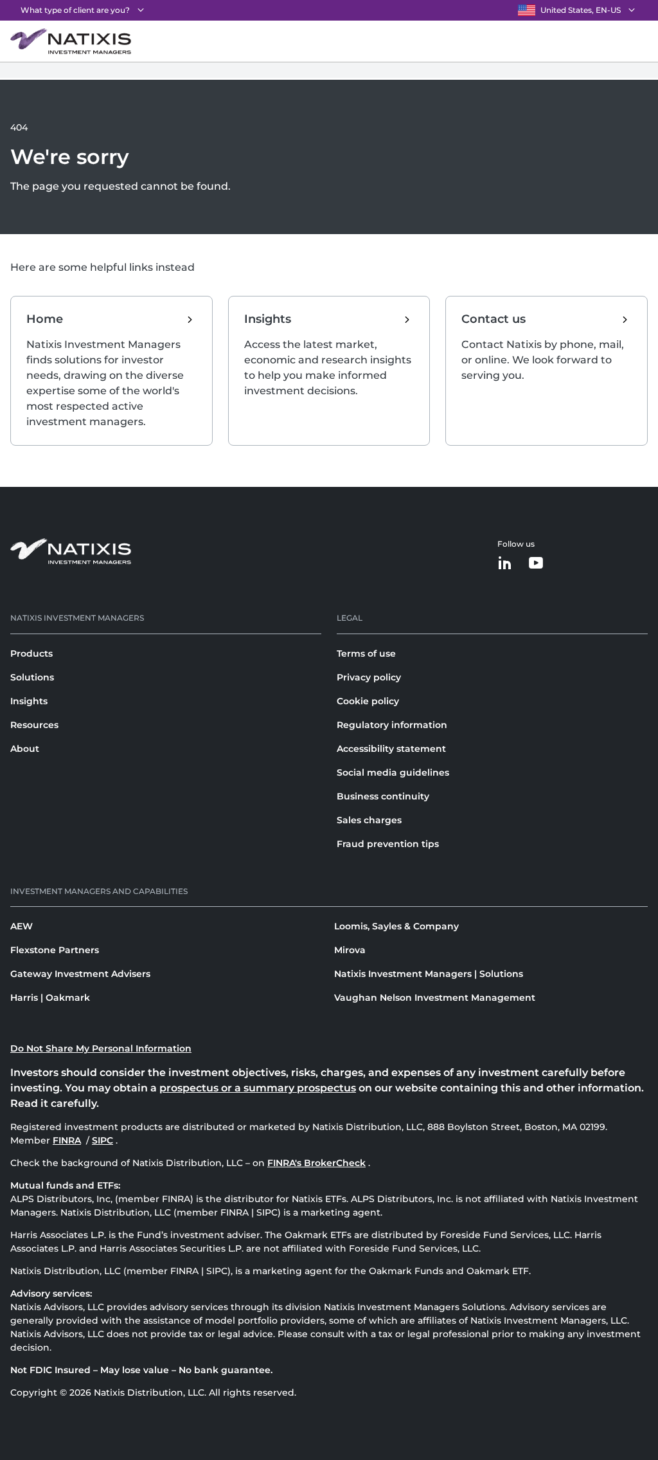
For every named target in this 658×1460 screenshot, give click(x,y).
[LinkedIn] (505, 563)
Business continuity (383, 796)
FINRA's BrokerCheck (316, 1163)
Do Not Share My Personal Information (100, 1048)
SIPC (104, 1140)
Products (31, 653)
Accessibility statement (391, 748)
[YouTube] (536, 563)
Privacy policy (369, 677)
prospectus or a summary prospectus (257, 1088)
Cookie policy (368, 701)
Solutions (32, 677)
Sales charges (369, 820)
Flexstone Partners (54, 950)
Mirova (350, 950)
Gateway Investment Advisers (80, 974)
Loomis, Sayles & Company (396, 926)
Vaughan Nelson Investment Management (434, 997)
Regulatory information (392, 725)
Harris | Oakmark (50, 997)
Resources (34, 725)
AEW (21, 926)
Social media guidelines (393, 772)
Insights (29, 701)
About (24, 748)
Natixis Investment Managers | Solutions (428, 974)
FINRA (68, 1140)
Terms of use (366, 653)
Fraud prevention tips (388, 844)
